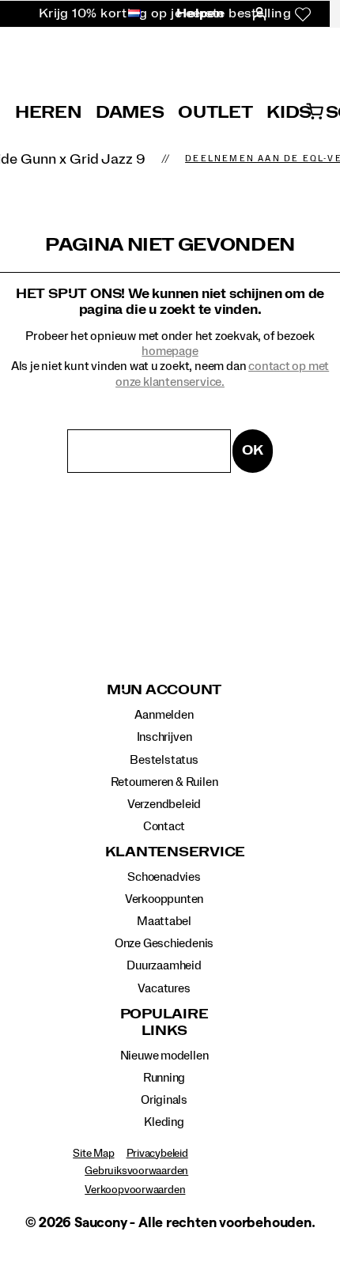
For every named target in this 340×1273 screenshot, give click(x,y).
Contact (164, 826)
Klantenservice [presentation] (164, 852)
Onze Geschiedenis (164, 943)
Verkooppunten (164, 899)
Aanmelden (163, 714)
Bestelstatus (164, 760)
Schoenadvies (163, 877)
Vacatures (164, 988)
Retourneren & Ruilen (164, 782)
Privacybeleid (157, 1153)
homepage (170, 351)
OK (252, 450)
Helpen (200, 13)
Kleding (164, 1122)
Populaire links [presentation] (164, 1022)
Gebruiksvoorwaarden (136, 1171)
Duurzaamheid (164, 965)
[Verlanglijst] (303, 14)
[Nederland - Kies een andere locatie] (129, 14)
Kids (289, 112)
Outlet (215, 112)
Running (164, 1077)
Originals (164, 1100)
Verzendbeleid (164, 804)
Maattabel (164, 921)
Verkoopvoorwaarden (135, 1190)
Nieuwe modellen (164, 1055)
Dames (130, 112)
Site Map (93, 1153)
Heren (48, 112)
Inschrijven (164, 737)
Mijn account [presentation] (164, 690)
